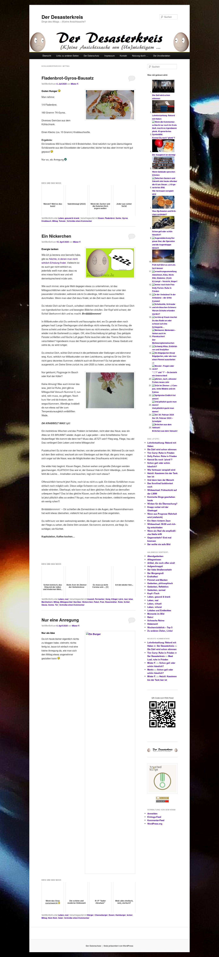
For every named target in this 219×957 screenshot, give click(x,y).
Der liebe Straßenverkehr (159, 569)
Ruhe (120, 601)
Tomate (62, 221)
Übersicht (46, 55)
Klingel (114, 599)
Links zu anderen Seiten (67, 55)
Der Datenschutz (91, 55)
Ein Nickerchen (56, 236)
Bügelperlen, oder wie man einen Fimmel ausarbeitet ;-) (164, 359)
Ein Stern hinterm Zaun (159, 520)
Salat (60, 917)
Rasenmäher (111, 601)
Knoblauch (46, 221)
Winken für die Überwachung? (162, 503)
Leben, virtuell (154, 603)
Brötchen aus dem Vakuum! (164, 430)
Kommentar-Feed (155, 820)
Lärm (120, 599)
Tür (56, 604)
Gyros (125, 218)
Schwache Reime (155, 620)
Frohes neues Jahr (160, 382)
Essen (101, 218)
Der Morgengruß (155, 573)
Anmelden (152, 813)
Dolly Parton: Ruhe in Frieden (162, 456)
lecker (130, 915)
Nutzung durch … (140, 55)
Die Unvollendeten (161, 55)
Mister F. (75, 83)
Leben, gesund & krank (68, 218)
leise (131, 599)
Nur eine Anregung (60, 620)
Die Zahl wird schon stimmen (162, 449)
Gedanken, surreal (156, 589)
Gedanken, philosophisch (160, 583)
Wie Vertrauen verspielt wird (161, 469)
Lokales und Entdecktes (159, 610)
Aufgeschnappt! (155, 566)
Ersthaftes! (152, 576)
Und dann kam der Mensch (160, 479)
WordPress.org (154, 823)
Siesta (44, 604)
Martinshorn (47, 601)
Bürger (90, 915)
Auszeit (90, 599)
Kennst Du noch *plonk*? (163, 137)
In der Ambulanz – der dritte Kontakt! (164, 297)
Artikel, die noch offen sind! (161, 562)
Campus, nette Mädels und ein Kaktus (164, 388)
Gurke (118, 218)
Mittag (55, 221)
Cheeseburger (101, 915)
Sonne (51, 604)
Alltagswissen (154, 559)
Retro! (150, 617)
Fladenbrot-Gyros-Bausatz (68, 78)
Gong (107, 599)
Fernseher (100, 599)
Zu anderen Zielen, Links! (160, 630)
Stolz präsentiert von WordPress (118, 945)
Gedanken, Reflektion (157, 586)
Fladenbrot (110, 218)
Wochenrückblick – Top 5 (159, 627)
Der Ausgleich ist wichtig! (163, 154)
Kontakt (123, 55)
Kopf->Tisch (153, 593)
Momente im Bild (155, 613)
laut (126, 599)
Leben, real (63, 599)
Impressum (109, 55)
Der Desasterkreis (62, 16)
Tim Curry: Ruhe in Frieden (160, 452)
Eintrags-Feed (154, 816)
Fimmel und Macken (157, 579)
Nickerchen (87, 601)
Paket (96, 601)
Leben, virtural (154, 606)
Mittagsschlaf (66, 601)
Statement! (152, 623)
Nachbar (77, 601)
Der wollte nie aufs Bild (158, 544)
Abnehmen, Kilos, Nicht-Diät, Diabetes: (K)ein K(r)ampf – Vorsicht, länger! (164, 278)
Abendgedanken (155, 556)
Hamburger (120, 915)
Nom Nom (52, 917)
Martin (150, 669)
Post (102, 601)
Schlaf (127, 601)
